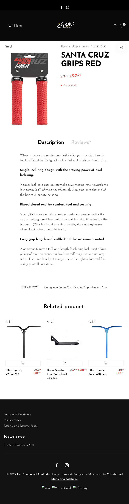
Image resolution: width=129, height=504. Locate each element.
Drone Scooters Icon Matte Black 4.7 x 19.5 (57, 374)
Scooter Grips (82, 287)
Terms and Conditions (17, 414)
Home (64, 46)
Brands (85, 46)
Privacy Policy (12, 420)
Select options (23, 363)
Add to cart (64, 363)
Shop (75, 46)
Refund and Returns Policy (20, 425)
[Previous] (10, 354)
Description (51, 142)
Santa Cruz (99, 46)
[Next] (118, 354)
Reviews (81, 142)
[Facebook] (61, 7)
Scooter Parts (99, 287)
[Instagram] (67, 7)
